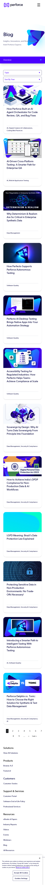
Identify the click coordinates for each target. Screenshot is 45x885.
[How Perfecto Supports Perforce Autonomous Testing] (22, 267)
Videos (6, 829)
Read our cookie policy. (22, 867)
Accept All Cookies (21, 873)
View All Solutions (10, 753)
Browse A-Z (8, 766)
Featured (7, 771)
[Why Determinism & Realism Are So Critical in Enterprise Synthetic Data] (22, 214)
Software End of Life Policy (14, 801)
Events (6, 835)
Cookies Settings (21, 878)
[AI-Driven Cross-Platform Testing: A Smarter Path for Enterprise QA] (22, 162)
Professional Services (11, 806)
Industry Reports (10, 824)
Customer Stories (10, 783)
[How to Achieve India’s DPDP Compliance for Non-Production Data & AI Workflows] (22, 482)
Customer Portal (10, 796)
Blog (5, 845)
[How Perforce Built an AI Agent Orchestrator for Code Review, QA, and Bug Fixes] (22, 109)
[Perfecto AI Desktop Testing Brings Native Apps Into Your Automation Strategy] (22, 319)
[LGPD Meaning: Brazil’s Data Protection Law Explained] (22, 534)
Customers (9, 778)
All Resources (8, 850)
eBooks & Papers (10, 819)
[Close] (39, 858)
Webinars (7, 840)
